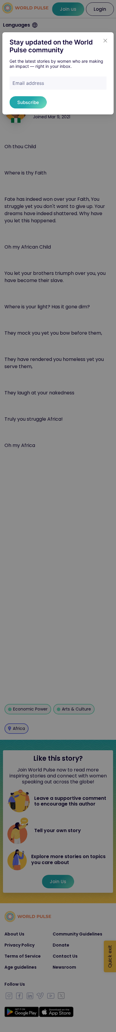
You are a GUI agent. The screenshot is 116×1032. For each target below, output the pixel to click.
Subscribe (28, 102)
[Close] (105, 40)
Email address (28, 83)
